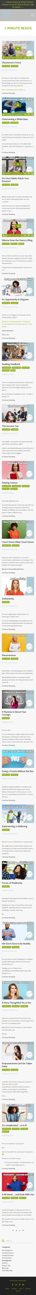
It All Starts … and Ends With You (18, 1194)
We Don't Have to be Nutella (16, 943)
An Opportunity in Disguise (15, 299)
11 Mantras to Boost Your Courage (14, 713)
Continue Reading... (9, 93)
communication (6, 367)
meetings (21, 243)
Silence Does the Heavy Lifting (17, 240)
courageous (14, 66)
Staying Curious (9, 482)
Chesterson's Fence (11, 62)
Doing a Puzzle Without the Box (18, 771)
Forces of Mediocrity (12, 883)
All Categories (7, 1250)
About (8, 1289)
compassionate (16, 367)
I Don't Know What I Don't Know (18, 542)
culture (13, 370)
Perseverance (9, 655)
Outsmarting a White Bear (15, 119)
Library (18, 1291)
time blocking (14, 122)
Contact (14, 1289)
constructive (5, 66)
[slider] (16, 57)
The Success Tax (10, 426)
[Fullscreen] (32, 57)
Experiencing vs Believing (14, 826)
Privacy (27, 1289)
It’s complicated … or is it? (14, 1125)
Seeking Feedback (11, 364)
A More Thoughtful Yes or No (16, 1002)
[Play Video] (3, 57)
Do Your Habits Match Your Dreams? (15, 180)
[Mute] (25, 57)
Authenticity (8, 598)
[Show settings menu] (29, 57)
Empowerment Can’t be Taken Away (17, 1065)
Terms (21, 1289)
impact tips (14, 243)
